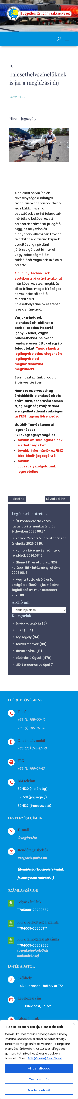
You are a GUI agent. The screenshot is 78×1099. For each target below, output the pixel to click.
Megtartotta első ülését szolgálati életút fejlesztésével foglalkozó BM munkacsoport (35, 584)
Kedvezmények (27, 644)
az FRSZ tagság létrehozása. (37, 416)
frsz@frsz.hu (27, 838)
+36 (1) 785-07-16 (31, 728)
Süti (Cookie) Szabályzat (45, 1058)
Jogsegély (28, 118)
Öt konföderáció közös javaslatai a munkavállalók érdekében (33, 526)
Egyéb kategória (28, 623)
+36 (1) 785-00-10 (32, 720)
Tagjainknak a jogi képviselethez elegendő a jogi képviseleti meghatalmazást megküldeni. (38, 358)
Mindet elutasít (39, 1090)
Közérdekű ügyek (28, 658)
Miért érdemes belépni (32, 665)
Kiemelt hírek (25, 651)
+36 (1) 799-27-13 (31, 768)
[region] (39, 1059)
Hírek (14, 118)
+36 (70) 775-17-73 (32, 748)
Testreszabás (39, 1079)
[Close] (73, 1023)
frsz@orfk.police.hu (32, 858)
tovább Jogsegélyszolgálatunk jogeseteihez (37, 466)
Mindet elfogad (39, 1068)
